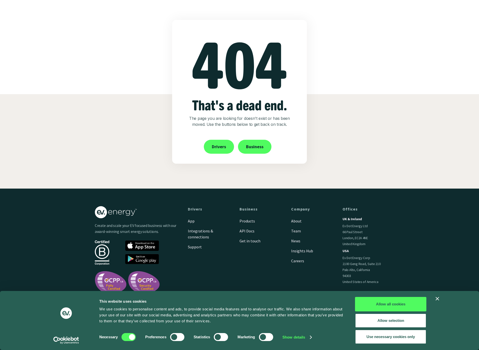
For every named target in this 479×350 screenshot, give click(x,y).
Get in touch (250, 240)
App (191, 220)
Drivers (219, 146)
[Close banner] (437, 298)
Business (254, 146)
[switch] (177, 337)
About (296, 220)
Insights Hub (302, 250)
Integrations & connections (200, 233)
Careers (297, 260)
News (295, 240)
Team (296, 230)
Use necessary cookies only (390, 337)
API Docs (247, 230)
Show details (293, 337)
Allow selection (390, 320)
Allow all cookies (390, 304)
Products (247, 220)
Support (195, 246)
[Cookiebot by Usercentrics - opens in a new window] (66, 340)
